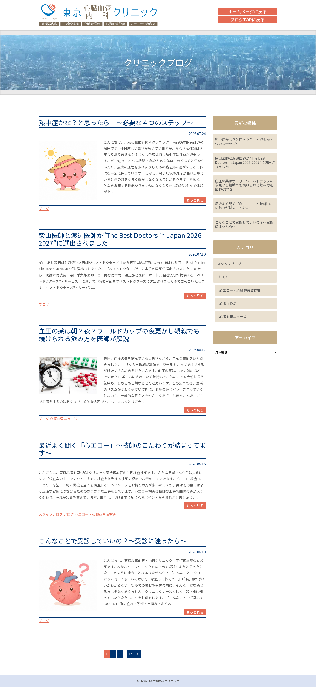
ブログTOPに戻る (247, 19)
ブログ (44, 208)
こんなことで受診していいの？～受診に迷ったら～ (119, 540)
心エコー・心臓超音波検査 (95, 514)
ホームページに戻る (247, 11)
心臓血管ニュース (63, 418)
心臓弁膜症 (227, 303)
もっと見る (195, 200)
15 (131, 653)
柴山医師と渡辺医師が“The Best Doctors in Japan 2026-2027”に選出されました (121, 239)
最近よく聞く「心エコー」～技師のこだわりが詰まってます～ (122, 448)
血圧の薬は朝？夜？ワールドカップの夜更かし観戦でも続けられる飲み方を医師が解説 (119, 334)
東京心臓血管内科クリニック (98, 15)
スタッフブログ (51, 514)
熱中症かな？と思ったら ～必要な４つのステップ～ (116, 122)
